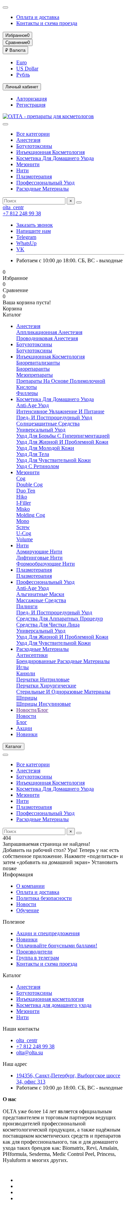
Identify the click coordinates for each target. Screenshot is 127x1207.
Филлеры (27, 393)
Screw (23, 527)
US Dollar (27, 68)
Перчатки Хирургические (46, 685)
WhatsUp (26, 243)
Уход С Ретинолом (37, 466)
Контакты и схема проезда (46, 23)
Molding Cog (30, 515)
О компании (30, 886)
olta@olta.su (29, 1052)
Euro (21, 62)
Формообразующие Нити (45, 564)
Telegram (26, 237)
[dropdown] (5, 7)
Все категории (33, 134)
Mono (22, 521)
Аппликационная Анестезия (49, 332)
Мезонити (28, 164)
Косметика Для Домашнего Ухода (55, 158)
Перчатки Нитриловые (42, 679)
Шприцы (26, 698)
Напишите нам (33, 231)
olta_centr (13, 207)
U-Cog (23, 533)
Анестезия (28, 140)
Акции (24, 728)
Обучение (27, 910)
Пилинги (27, 606)
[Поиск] (79, 202)
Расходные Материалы (42, 189)
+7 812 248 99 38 (22, 213)
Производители (34, 951)
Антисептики (32, 655)
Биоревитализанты (38, 363)
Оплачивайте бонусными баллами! (56, 945)
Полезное (14, 922)
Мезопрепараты (34, 375)
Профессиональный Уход (45, 182)
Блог (21, 722)
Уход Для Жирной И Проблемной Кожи (62, 442)
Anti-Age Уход (32, 405)
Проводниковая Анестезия (47, 338)
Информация (18, 874)
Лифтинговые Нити (39, 558)
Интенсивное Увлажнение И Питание (60, 411)
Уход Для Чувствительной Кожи (53, 460)
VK (20, 249)
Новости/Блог (32, 710)
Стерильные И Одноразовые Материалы (63, 692)
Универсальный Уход (40, 430)
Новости (26, 716)
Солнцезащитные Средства (48, 423)
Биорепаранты (33, 369)
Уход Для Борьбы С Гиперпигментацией (63, 436)
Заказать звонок (34, 225)
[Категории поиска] (5, 124)
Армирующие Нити (39, 551)
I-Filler (23, 503)
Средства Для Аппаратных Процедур (59, 618)
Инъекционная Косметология (50, 152)
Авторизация (31, 99)
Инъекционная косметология (50, 999)
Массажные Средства (41, 600)
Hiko (21, 497)
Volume (24, 539)
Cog (20, 478)
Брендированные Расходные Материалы (63, 661)
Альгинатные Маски (40, 594)
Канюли (25, 673)
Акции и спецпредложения (48, 933)
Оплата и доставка (37, 17)
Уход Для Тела (32, 454)
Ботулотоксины (34, 146)
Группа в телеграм (37, 958)
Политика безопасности (44, 898)
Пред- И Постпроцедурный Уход (54, 417)
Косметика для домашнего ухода (53, 1005)
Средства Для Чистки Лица (48, 625)
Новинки (27, 734)
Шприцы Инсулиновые (43, 704)
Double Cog (29, 484)
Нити (22, 170)
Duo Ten (25, 490)
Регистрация (30, 105)
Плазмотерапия (34, 176)
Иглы (22, 667)
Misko (23, 509)
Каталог (12, 975)
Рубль (23, 75)
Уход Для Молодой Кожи (45, 448)
